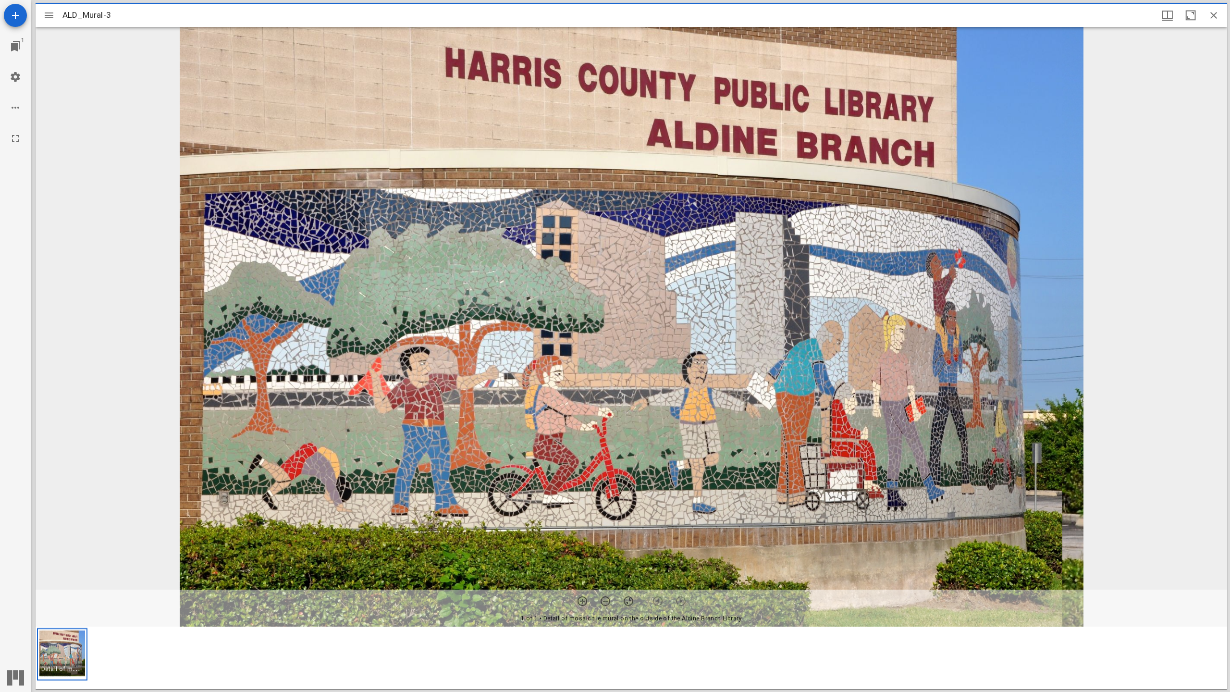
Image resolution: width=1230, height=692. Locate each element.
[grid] (631, 658)
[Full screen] (15, 138)
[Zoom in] (582, 601)
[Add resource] (15, 15)
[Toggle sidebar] (49, 15)
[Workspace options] (15, 107)
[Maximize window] (1190, 15)
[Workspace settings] (15, 76)
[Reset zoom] (628, 601)
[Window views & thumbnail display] (1167, 15)
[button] (62, 654)
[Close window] (1213, 15)
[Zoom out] (605, 601)
